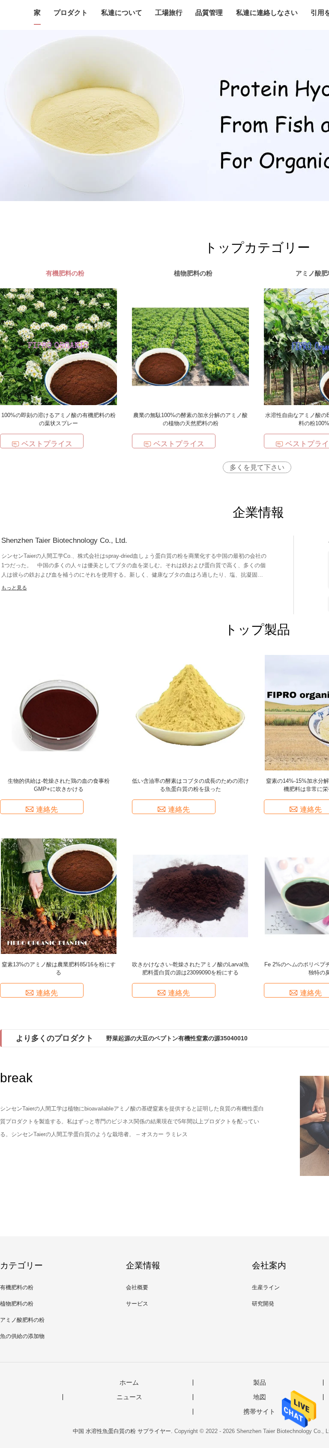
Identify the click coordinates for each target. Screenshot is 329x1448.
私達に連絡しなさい (267, 12)
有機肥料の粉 (16, 1287)
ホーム (129, 1383)
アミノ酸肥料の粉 (22, 1320)
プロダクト (71, 12)
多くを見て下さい (257, 467)
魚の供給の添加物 (22, 1336)
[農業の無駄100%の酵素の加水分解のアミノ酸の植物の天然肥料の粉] (190, 346)
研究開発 (263, 1303)
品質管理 (209, 12)
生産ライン (266, 1287)
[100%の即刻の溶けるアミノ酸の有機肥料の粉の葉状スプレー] (58, 346)
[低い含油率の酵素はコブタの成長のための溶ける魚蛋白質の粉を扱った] (190, 712)
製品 (259, 1383)
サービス (137, 1303)
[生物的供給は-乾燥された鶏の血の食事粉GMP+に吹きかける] (59, 712)
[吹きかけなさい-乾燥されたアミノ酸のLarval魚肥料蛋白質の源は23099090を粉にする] (190, 895)
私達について (121, 12)
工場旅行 (168, 12)
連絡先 (47, 809)
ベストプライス (46, 444)
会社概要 (137, 1287)
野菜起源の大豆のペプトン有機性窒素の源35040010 (177, 1038)
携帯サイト (259, 1412)
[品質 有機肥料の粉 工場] (164, 115)
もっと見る (14, 588)
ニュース (129, 1397)
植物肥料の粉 (16, 1303)
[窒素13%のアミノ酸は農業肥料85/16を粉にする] (59, 895)
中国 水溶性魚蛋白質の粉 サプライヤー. (123, 1431)
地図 (259, 1397)
